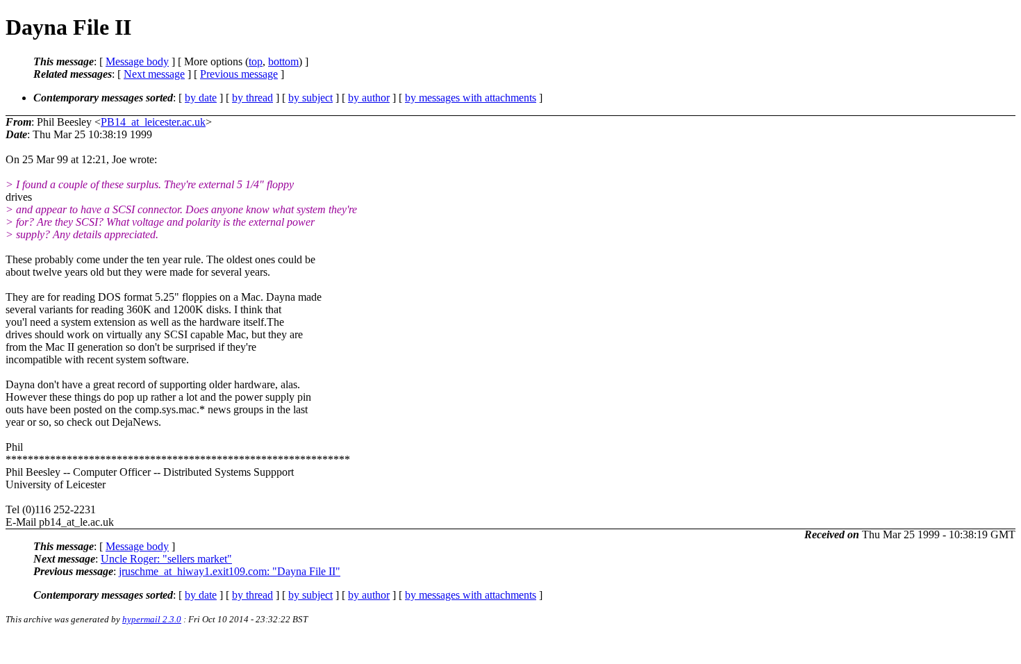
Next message (154, 74)
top (256, 61)
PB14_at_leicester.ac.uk (153, 122)
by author (369, 97)
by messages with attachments (470, 97)
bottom (283, 61)
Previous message (239, 74)
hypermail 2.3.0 (151, 619)
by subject (310, 97)
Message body (137, 61)
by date (201, 97)
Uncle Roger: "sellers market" (166, 559)
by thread (252, 97)
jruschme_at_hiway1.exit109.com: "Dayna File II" (229, 571)
